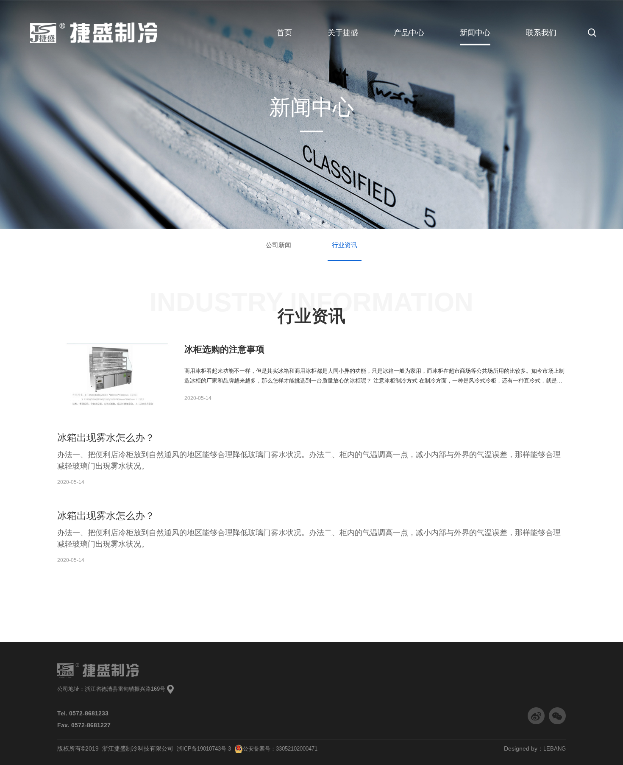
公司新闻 (278, 244)
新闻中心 (475, 32)
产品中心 (409, 32)
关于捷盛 (343, 32)
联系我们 (541, 32)
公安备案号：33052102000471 (280, 748)
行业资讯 (344, 244)
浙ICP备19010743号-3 (205, 748)
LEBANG (554, 748)
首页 (284, 32)
